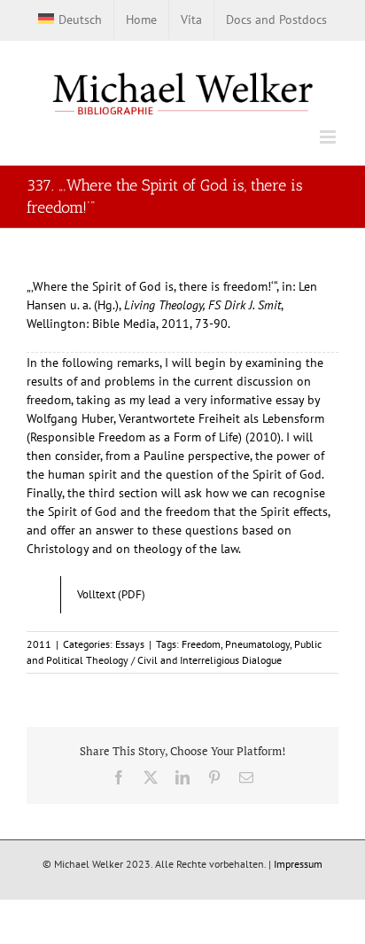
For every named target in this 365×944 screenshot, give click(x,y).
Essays (129, 644)
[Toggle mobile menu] (329, 137)
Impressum (298, 863)
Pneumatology (257, 644)
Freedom (201, 644)
